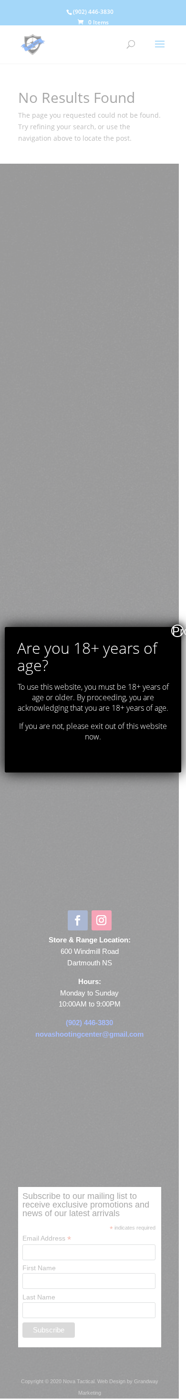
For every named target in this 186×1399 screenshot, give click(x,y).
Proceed (178, 631)
